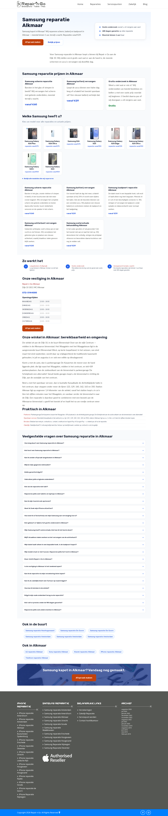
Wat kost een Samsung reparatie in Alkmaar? (41, 450)
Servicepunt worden (87, 717)
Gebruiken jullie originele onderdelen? (39, 479)
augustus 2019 (126, 728)
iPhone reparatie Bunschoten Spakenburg (25, 734)
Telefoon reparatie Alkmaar (37, 658)
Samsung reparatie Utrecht (56, 720)
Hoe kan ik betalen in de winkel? (36, 588)
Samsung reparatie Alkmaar (56, 717)
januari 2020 (125, 724)
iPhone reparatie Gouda (25, 783)
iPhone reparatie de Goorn (26, 789)
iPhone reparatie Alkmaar (111, 652)
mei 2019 (124, 732)
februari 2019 (126, 734)
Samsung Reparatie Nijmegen (57, 744)
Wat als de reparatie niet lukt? (36, 486)
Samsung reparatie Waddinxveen (52, 728)
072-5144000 (29, 292)
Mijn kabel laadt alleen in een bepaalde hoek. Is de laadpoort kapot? (50, 544)
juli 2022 (124, 722)
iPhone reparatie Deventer (25, 747)
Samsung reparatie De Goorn (72, 630)
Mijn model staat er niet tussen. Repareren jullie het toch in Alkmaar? (51, 552)
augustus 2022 (126, 720)
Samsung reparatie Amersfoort (57, 713)
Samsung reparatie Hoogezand (57, 741)
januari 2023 (125, 713)
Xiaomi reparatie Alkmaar (84, 652)
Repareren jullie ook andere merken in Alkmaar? (42, 610)
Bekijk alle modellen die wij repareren (39, 178)
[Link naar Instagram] (148, 812)
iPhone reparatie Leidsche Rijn (25, 759)
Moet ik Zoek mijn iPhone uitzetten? (38, 508)
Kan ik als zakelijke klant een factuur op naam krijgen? (45, 581)
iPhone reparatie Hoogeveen (25, 765)
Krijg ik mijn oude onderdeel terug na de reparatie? (44, 595)
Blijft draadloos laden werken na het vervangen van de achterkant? (50, 537)
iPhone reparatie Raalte (25, 777)
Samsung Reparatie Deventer (57, 748)
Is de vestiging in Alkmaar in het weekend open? (43, 566)
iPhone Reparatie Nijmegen (25, 795)
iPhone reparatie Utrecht (25, 753)
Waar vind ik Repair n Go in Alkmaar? (38, 559)
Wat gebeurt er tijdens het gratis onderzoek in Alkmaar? (46, 523)
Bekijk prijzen (54, 42)
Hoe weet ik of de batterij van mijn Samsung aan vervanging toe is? (50, 515)
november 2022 (126, 717)
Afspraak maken (32, 42)
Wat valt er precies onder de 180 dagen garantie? (43, 602)
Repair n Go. (36, 812)
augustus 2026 (126, 709)
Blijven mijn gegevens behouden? (37, 465)
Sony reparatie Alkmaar (58, 652)
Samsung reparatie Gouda (55, 724)
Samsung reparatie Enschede (56, 733)
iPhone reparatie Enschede (25, 741)
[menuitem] (80, 4)
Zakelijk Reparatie (87, 713)
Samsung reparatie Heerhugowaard (40, 630)
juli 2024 (124, 711)
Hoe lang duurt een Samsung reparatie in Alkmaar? (44, 443)
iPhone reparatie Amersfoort (25, 714)
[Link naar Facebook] (143, 812)
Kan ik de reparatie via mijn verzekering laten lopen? (44, 573)
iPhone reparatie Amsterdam (25, 720)
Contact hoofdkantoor (88, 720)
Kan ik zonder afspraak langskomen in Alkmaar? (43, 457)
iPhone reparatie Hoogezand (25, 771)
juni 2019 (124, 730)
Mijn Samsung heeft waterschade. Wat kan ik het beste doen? (48, 530)
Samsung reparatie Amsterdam (38, 636)
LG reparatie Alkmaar (34, 652)
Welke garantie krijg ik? (33, 472)
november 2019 (126, 726)
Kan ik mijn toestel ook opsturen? (37, 501)
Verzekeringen (85, 710)
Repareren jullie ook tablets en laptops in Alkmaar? (44, 494)
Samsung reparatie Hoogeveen (57, 737)
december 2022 (126, 715)
